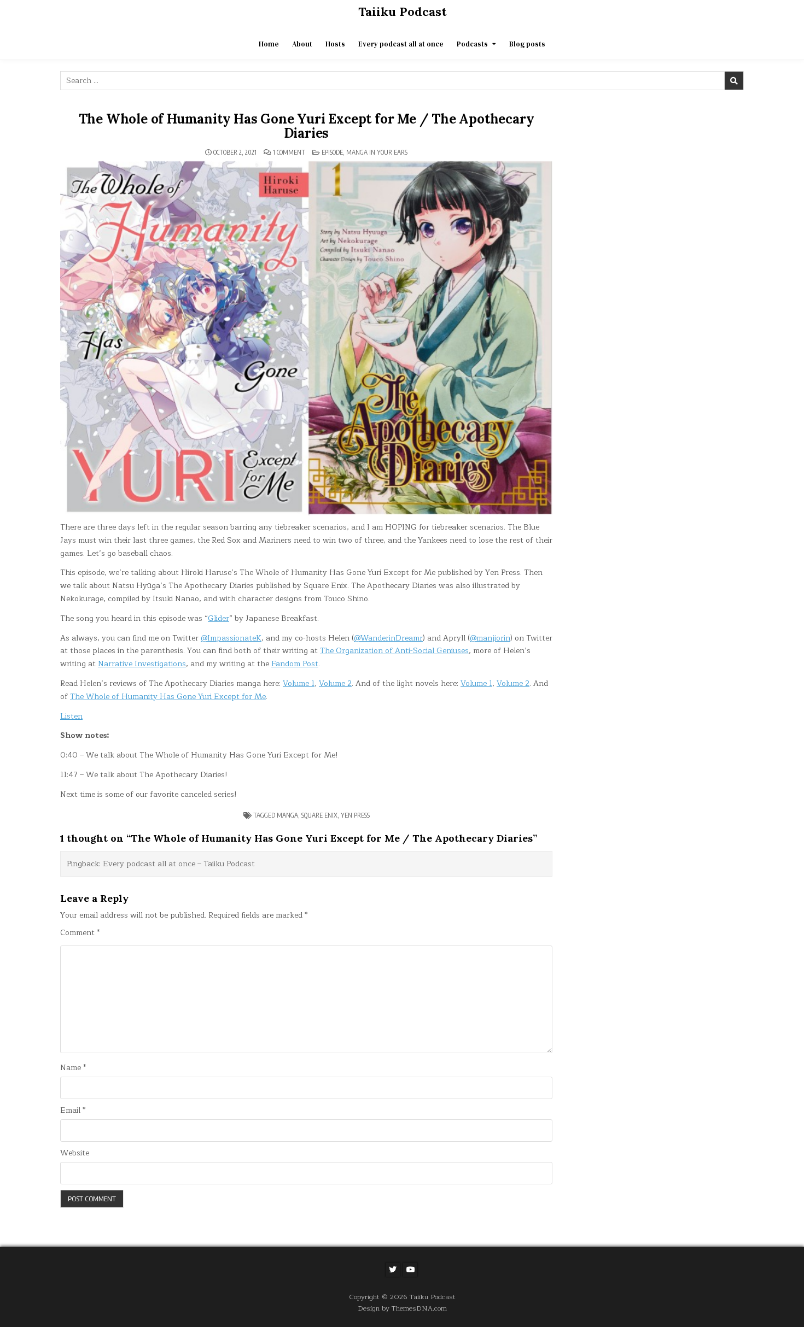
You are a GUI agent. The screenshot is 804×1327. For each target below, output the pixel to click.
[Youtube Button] (410, 1270)
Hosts (335, 44)
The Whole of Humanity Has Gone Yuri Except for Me (168, 696)
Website (74, 1153)
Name (73, 1068)
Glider (218, 618)
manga (287, 815)
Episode (332, 152)
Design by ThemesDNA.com (402, 1308)
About (302, 44)
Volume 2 (335, 683)
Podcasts (472, 44)
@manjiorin (490, 638)
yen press (355, 815)
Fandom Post (294, 663)
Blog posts (527, 44)
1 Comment (289, 152)
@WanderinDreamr (388, 638)
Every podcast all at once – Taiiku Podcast (179, 864)
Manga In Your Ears (376, 152)
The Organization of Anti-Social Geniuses (394, 650)
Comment (80, 933)
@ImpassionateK (231, 638)
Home (269, 44)
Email (72, 1111)
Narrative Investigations (142, 663)
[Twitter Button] (393, 1270)
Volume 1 (298, 683)
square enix (319, 815)
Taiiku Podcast (402, 11)
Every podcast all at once (401, 44)
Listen (71, 716)
